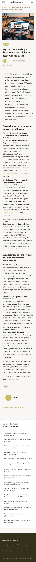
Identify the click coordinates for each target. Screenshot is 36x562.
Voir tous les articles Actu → (13, 407)
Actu (9, 7)
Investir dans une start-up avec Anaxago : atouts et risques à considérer (16, 483)
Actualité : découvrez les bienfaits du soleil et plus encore (17, 440)
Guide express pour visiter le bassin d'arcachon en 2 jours (15, 453)
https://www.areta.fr (13, 379)
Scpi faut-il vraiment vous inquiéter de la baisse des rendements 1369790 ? (16, 496)
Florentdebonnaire (12, 2)
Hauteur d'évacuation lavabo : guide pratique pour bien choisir (17, 476)
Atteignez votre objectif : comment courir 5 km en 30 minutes (17, 489)
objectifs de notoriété (11, 212)
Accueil (4, 7)
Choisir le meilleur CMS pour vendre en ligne (18, 458)
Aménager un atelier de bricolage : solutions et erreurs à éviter (17, 464)
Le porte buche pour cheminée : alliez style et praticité (18, 470)
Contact (24, 551)
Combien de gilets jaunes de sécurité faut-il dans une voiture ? (17, 521)
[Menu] (32, 1)
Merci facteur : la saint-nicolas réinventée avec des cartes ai (16, 447)
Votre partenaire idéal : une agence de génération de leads (15, 515)
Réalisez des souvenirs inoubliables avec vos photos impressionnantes (17, 508)
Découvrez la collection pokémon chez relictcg (16, 502)
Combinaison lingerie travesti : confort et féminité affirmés (16, 434)
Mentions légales (14, 551)
